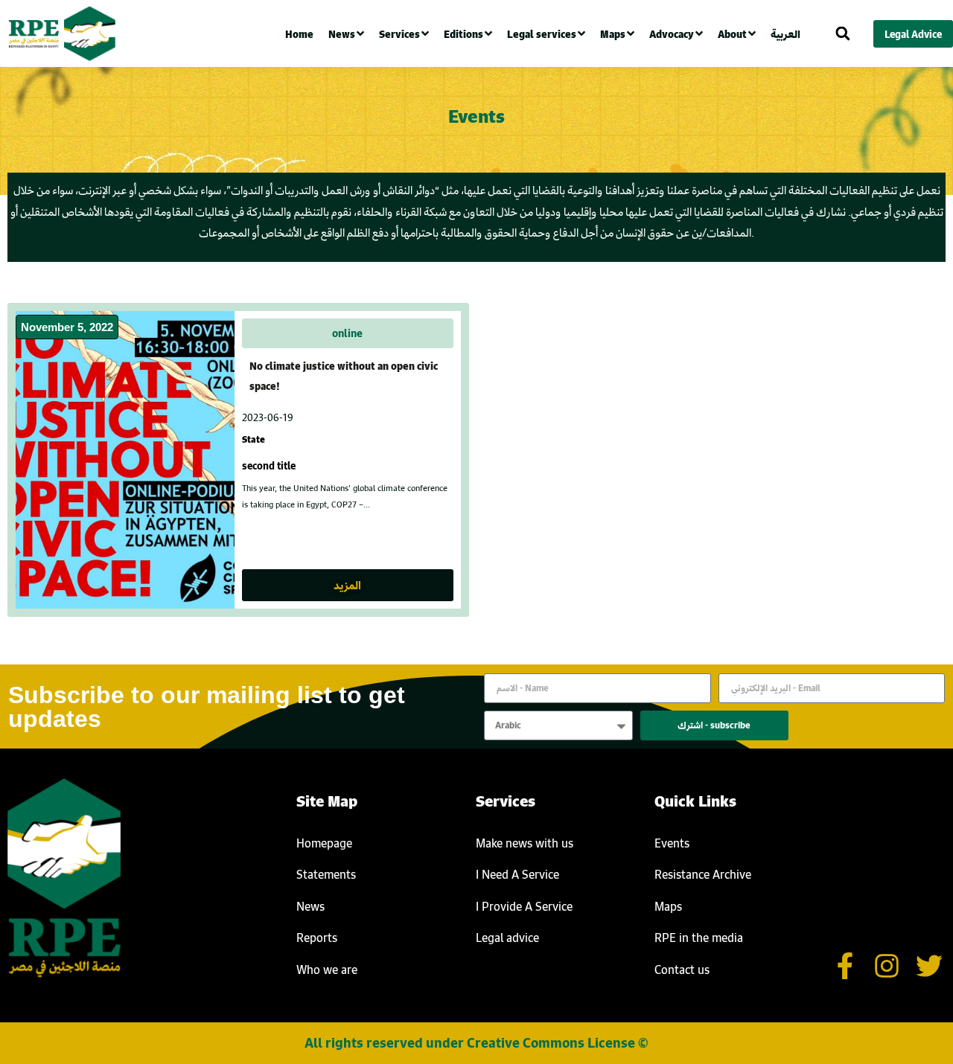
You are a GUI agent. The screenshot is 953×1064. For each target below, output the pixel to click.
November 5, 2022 (67, 327)
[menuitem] (789, 34)
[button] (842, 34)
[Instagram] (887, 966)
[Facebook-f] (844, 966)
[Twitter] (929, 966)
